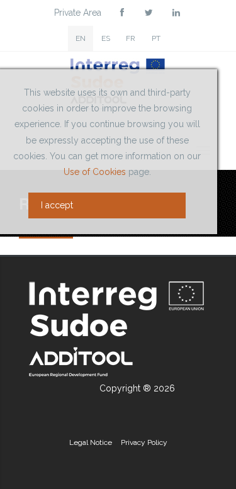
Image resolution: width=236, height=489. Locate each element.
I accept (57, 205)
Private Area (77, 13)
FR (130, 38)
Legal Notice (90, 442)
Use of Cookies (95, 172)
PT (156, 38)
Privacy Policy (144, 442)
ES (105, 38)
